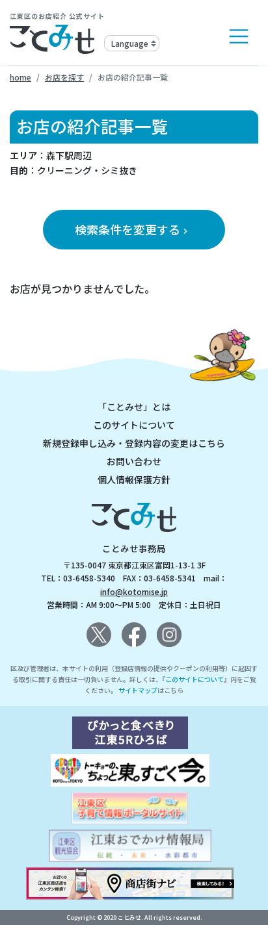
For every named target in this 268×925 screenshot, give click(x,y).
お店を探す (64, 76)
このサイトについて (134, 424)
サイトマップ (137, 690)
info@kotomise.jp (134, 591)
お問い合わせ (134, 461)
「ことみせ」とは (134, 406)
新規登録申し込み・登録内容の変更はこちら (134, 443)
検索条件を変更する (133, 229)
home (20, 76)
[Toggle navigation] (238, 36)
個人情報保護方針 (134, 479)
